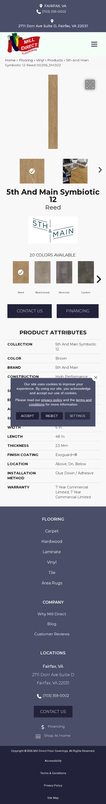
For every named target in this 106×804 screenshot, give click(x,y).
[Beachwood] (42, 272)
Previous (7, 168)
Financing (77, 311)
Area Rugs (52, 583)
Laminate (52, 552)
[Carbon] (86, 272)
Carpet (52, 531)
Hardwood (51, 541)
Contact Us (30, 311)
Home (10, 60)
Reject (52, 415)
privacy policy (51, 400)
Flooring (26, 60)
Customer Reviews (51, 634)
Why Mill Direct (51, 614)
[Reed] (21, 272)
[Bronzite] (64, 272)
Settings (77, 415)
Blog (51, 623)
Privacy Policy (53, 785)
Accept (27, 415)
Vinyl (40, 60)
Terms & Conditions (53, 773)
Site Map (53, 798)
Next (98, 168)
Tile (51, 572)
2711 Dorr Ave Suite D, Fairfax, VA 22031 (53, 26)
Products (55, 60)
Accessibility (53, 760)
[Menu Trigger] (94, 43)
